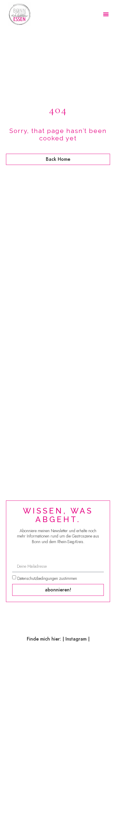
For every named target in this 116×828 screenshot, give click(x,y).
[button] (105, 14)
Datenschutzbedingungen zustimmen (47, 578)
